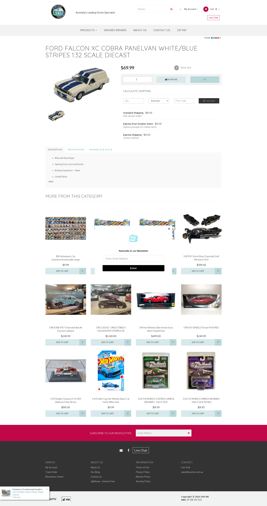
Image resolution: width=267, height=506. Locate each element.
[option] (80, 85)
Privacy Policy (143, 472)
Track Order (51, 472)
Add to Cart (62, 271)
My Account (190, 9)
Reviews (95, 149)
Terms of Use (142, 467)
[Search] (171, 9)
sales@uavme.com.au (192, 472)
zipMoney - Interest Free (103, 481)
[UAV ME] (58, 12)
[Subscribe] (187, 433)
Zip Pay (181, 30)
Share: (207, 38)
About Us (140, 30)
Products (88, 30)
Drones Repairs (115, 30)
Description (55, 149)
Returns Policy (143, 476)
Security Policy (143, 481)
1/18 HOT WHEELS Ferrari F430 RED (201, 327)
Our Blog (95, 472)
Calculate (210, 100)
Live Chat (213, 17)
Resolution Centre (54, 476)
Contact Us (161, 30)
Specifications (76, 149)
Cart (213, 9)
